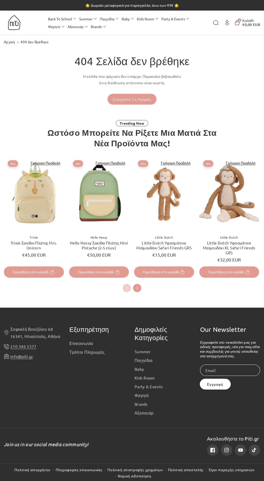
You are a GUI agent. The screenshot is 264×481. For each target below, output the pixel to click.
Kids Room (145, 377)
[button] (62, 19)
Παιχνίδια (144, 360)
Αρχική (9, 41)
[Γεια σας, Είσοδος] (227, 22)
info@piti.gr (21, 356)
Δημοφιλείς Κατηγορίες (151, 333)
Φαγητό (142, 395)
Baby (139, 369)
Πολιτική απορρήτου (32, 469)
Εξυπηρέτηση (89, 329)
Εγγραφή (215, 384)
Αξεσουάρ (144, 412)
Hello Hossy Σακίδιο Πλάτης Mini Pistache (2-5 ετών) (99, 245)
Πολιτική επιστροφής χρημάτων (135, 469)
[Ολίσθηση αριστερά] (127, 288)
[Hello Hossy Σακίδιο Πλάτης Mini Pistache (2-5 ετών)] (99, 193)
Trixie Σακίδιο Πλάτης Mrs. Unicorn (34, 245)
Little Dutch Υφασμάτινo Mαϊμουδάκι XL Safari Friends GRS (229, 248)
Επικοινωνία (81, 343)
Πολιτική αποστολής (186, 469)
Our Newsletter (223, 329)
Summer (143, 351)
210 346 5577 (23, 346)
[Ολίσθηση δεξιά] (137, 288)
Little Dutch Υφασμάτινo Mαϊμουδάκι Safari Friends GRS (164, 245)
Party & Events (149, 386)
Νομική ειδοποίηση (134, 476)
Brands (141, 404)
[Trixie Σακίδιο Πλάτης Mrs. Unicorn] (34, 193)
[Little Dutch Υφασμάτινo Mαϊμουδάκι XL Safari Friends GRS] (229, 193)
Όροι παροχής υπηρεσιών (231, 469)
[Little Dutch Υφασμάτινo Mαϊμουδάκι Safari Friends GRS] (164, 193)
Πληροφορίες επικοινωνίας (79, 469)
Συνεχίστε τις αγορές (132, 99)
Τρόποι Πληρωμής (87, 352)
